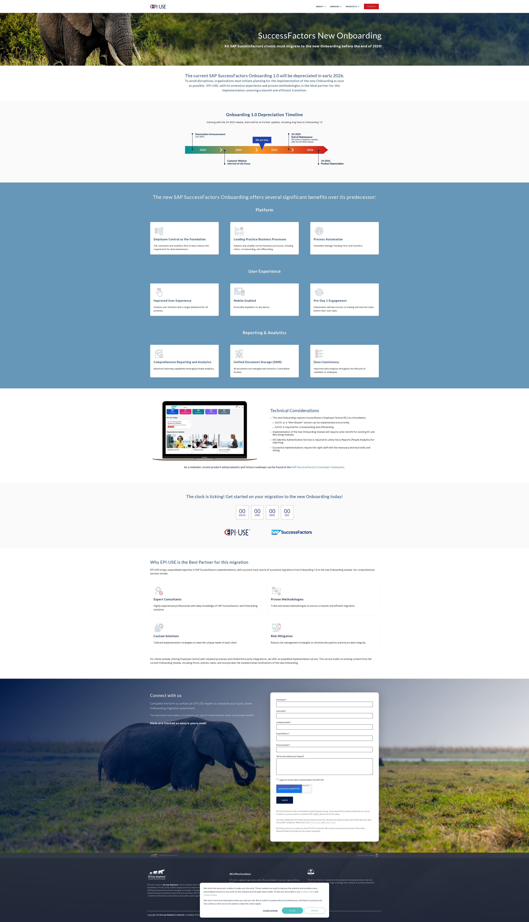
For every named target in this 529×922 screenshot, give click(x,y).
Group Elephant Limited (172, 915)
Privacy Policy (210, 895)
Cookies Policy (307, 891)
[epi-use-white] (158, 6)
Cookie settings (270, 910)
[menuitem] (321, 6)
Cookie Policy (330, 822)
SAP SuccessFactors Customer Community (318, 467)
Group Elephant (171, 884)
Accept (292, 910)
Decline (314, 910)
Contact (371, 6)
